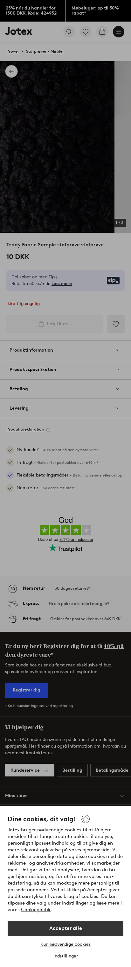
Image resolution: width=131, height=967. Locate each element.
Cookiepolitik (36, 909)
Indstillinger (65, 956)
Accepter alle (65, 928)
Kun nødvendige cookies (65, 944)
